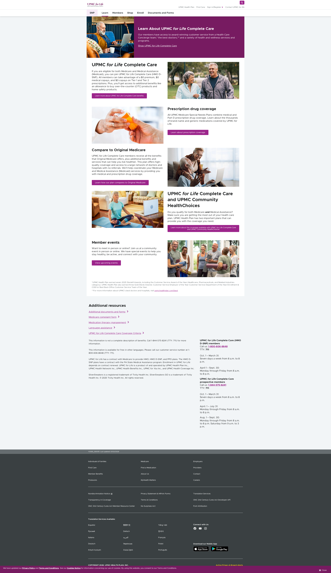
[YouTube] (200, 529)
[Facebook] (195, 529)
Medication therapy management (107, 322)
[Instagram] (205, 529)
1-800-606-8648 (218, 346)
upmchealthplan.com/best (166, 291)
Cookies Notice (74, 568)
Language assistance (100, 328)
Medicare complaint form (102, 317)
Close (324, 570)
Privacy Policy (28, 568)
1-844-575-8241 (217, 385)
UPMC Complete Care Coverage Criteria (115, 333)
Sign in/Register (214, 7)
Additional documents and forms (107, 312)
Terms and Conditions (49, 568)
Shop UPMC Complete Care (157, 46)
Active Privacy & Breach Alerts (229, 565)
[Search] (242, 3)
